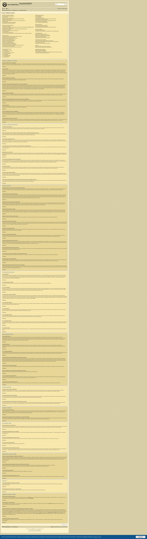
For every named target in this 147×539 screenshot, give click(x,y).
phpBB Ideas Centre (51, 503)
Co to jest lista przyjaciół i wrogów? (40, 30)
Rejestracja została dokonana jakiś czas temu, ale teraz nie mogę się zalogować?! (13, 20)
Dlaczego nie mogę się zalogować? (7, 19)
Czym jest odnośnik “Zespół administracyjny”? (41, 22)
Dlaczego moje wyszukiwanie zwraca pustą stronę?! (42, 35)
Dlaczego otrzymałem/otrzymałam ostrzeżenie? (9, 43)
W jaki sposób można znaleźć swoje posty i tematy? (42, 37)
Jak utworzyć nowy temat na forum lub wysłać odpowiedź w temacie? (12, 36)
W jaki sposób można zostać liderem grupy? (41, 19)
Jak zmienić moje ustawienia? (6, 26)
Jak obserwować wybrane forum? (40, 42)
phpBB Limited (30, 497)
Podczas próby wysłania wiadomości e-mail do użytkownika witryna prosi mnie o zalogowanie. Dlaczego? (17, 33)
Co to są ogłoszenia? (5, 54)
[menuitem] (7, 8)
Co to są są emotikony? (5, 51)
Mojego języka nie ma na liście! (6, 29)
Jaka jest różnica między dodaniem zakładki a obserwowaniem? (44, 40)
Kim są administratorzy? (38, 16)
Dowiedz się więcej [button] (97, 536)
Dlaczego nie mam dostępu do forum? (7, 41)
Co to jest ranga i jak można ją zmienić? (7, 32)
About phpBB (31, 498)
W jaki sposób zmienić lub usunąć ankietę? (8, 40)
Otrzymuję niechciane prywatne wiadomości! (41, 26)
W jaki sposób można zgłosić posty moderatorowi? (9, 44)
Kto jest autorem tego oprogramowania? (40, 50)
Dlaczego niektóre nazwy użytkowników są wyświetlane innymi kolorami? (45, 20)
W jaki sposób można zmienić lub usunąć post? (9, 37)
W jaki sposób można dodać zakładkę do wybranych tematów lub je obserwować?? (47, 41)
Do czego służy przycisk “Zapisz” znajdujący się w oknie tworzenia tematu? (13, 45)
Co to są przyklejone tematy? (6, 55)
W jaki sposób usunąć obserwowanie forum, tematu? (42, 43)
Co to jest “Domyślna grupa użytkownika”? (41, 21)
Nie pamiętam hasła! (5, 21)
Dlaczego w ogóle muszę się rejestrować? (8, 16)
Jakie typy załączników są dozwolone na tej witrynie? (42, 46)
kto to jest (18, 510)
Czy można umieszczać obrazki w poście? (8, 52)
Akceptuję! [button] (140, 536)
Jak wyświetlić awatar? (5, 31)
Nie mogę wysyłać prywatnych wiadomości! (41, 25)
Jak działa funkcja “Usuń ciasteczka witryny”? (8, 23)
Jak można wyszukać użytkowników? (40, 36)
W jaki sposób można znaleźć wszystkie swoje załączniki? (43, 47)
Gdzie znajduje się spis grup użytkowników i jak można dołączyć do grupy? (45, 18)
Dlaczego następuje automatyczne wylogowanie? (9, 22)
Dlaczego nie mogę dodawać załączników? (8, 42)
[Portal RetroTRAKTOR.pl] (10, 4)
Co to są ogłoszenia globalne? (6, 53)
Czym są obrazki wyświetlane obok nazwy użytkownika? (10, 30)
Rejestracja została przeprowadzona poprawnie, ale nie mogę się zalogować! (13, 18)
